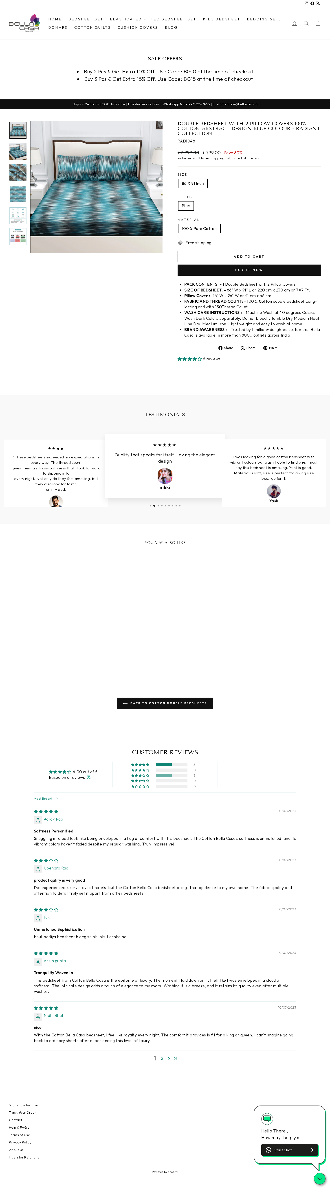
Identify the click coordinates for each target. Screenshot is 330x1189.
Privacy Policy (20, 1142)
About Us (16, 1149)
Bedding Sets (264, 19)
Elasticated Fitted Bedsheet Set (153, 19)
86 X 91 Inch (193, 183)
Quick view (46, 625)
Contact (15, 1120)
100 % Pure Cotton (199, 228)
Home (55, 19)
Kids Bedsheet (221, 19)
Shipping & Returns (24, 1105)
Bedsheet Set (85, 19)
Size (182, 175)
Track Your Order (22, 1112)
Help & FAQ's (19, 1127)
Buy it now (249, 270)
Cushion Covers (138, 27)
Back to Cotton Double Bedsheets (168, 703)
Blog (171, 27)
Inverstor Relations (24, 1157)
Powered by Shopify (165, 1172)
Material (189, 220)
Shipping (217, 158)
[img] (46, 811)
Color (186, 197)
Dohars (58, 27)
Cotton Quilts (92, 27)
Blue (186, 205)
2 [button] (162, 1058)
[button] (190, 358)
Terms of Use (19, 1135)
